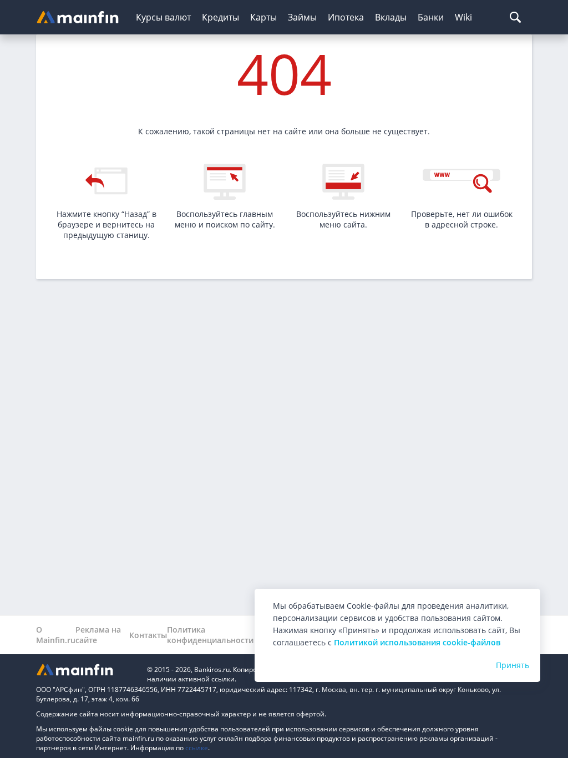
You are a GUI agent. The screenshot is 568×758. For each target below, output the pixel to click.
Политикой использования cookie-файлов (417, 642)
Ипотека (346, 17)
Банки (431, 17)
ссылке (196, 747)
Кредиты (220, 17)
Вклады (391, 17)
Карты (263, 17)
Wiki (463, 17)
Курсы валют (163, 17)
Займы (302, 17)
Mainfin (86, 669)
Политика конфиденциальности (210, 634)
